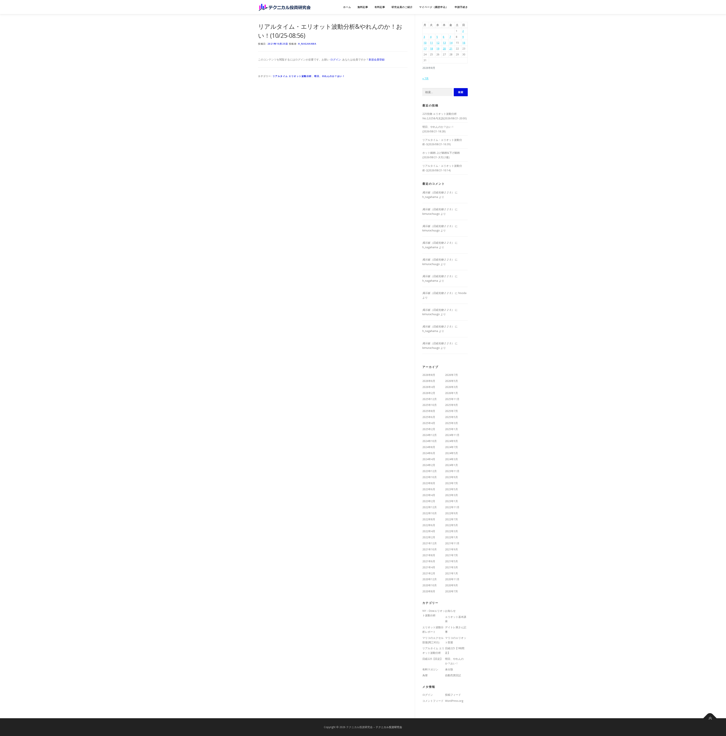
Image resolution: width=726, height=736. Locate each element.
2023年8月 (428, 483)
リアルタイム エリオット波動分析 (292, 76)
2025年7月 (451, 411)
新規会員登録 (377, 59)
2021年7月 (451, 555)
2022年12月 (429, 507)
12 (437, 42)
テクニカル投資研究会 (389, 727)
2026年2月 (428, 393)
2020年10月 (429, 585)
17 (425, 48)
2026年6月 (428, 381)
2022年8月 (428, 519)
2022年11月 (452, 507)
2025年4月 (428, 423)
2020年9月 (451, 585)
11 (431, 42)
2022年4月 (428, 531)
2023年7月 (451, 483)
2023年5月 (451, 489)
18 (431, 48)
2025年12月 (429, 399)
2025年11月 (452, 399)
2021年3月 (451, 567)
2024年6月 (428, 453)
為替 (425, 675)
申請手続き (461, 7)
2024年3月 (451, 459)
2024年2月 (428, 465)
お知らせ (450, 611)
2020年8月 (428, 591)
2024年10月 (429, 441)
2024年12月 (429, 435)
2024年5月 (451, 453)
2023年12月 (429, 471)
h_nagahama (307, 43)
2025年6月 (428, 417)
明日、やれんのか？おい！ (329, 76)
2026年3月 (451, 387)
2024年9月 (451, 441)
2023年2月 (428, 501)
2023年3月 (451, 495)
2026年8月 (428, 375)
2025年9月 (451, 405)
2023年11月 (452, 471)
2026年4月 (428, 387)
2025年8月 (428, 411)
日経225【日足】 (432, 659)
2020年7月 (451, 591)
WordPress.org (454, 701)
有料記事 (380, 7)
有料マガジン (430, 669)
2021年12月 (429, 543)
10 (425, 42)
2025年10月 (429, 405)
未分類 (449, 669)
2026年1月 (451, 393)
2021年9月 (451, 549)
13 (444, 42)
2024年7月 (451, 447)
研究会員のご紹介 (402, 7)
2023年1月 (451, 501)
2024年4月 (428, 459)
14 (450, 42)
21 (450, 48)
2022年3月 (451, 531)
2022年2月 (428, 537)
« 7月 (425, 78)
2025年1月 (451, 429)
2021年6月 (428, 561)
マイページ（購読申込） (433, 7)
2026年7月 (451, 375)
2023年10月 (429, 477)
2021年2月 (428, 573)
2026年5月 (451, 381)
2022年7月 (451, 519)
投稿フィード (453, 694)
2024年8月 (428, 447)
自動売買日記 (453, 675)
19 (437, 48)
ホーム (347, 7)
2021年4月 (428, 567)
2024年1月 (451, 465)
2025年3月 (451, 423)
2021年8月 (428, 555)
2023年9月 (451, 477)
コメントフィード (433, 701)
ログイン (335, 59)
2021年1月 (451, 573)
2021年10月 (429, 549)
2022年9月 (451, 513)
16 (463, 42)
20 (444, 48)
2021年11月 (452, 543)
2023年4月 (428, 495)
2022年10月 (429, 513)
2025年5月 (451, 417)
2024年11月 (452, 435)
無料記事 (363, 7)
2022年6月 (428, 525)
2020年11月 (452, 579)
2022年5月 (451, 525)
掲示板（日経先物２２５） (438, 192)
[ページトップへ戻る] (710, 718)
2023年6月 (428, 489)
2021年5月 (451, 561)
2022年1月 (451, 537)
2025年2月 (428, 429)
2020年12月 (429, 579)
